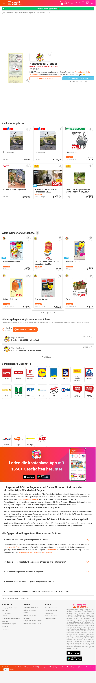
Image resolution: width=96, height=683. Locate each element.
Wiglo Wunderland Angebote (18, 232)
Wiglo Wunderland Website (28, 499)
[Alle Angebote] (37, 233)
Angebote (31, 12)
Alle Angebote (6, 613)
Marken (4, 616)
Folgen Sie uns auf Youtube (33, 621)
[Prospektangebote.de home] (15, 3)
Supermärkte (51, 550)
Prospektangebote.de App (11, 618)
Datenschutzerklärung (86, 667)
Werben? (5, 610)
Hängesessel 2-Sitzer (12, 547)
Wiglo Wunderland (21, 12)
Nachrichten (6, 629)
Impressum (5, 626)
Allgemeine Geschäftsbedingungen (66, 667)
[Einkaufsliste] (87, 3)
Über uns (5, 621)
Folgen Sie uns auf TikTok (32, 623)
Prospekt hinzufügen (9, 624)
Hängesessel (24, 552)
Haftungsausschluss (46, 667)
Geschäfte (9, 12)
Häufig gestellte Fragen (10, 608)
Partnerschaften (50, 618)
